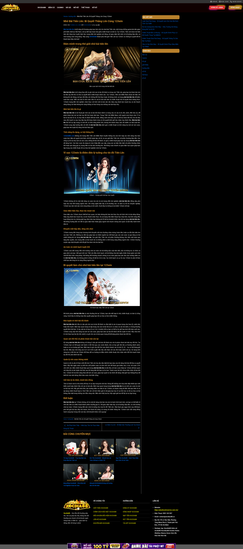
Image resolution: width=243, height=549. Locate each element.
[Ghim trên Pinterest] (97, 25)
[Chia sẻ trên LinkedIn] (98, 25)
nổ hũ (76, 7)
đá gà (68, 7)
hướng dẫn (72, 16)
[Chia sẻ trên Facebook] (91, 25)
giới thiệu (145, 65)
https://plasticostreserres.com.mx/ (166, 510)
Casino (60, 7)
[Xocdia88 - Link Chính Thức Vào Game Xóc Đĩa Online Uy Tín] (18, 7)
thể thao (85, 7)
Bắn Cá (51, 7)
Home (65, 16)
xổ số (94, 7)
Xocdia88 (87, 25)
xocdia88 (42, 7)
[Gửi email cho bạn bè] (95, 25)
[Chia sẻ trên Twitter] (93, 25)
